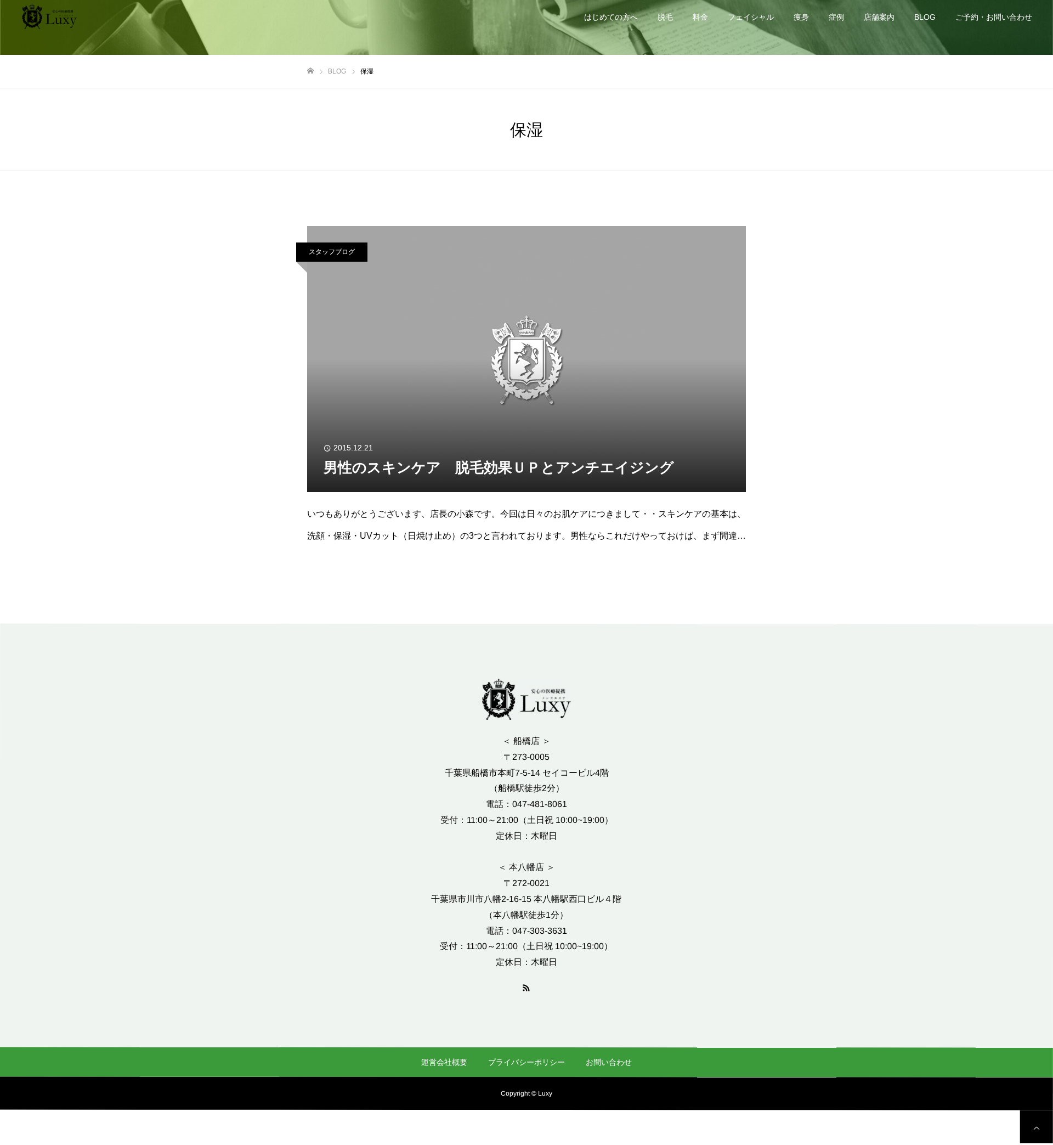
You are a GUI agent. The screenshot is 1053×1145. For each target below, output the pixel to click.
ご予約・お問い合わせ (993, 17)
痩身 (801, 17)
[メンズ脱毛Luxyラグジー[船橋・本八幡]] (49, 16)
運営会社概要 (444, 1062)
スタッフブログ (332, 252)
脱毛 (665, 17)
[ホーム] (310, 71)
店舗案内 (879, 17)
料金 (700, 17)
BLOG (925, 17)
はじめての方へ (611, 17)
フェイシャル (751, 17)
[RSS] (526, 987)
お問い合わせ (609, 1062)
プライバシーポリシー (526, 1062)
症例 (836, 17)
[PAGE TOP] (1036, 1126)
